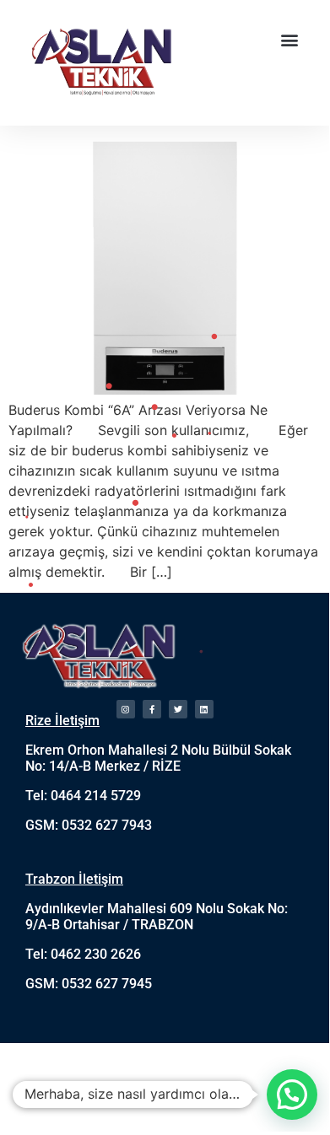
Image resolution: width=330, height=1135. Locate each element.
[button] (290, 39)
